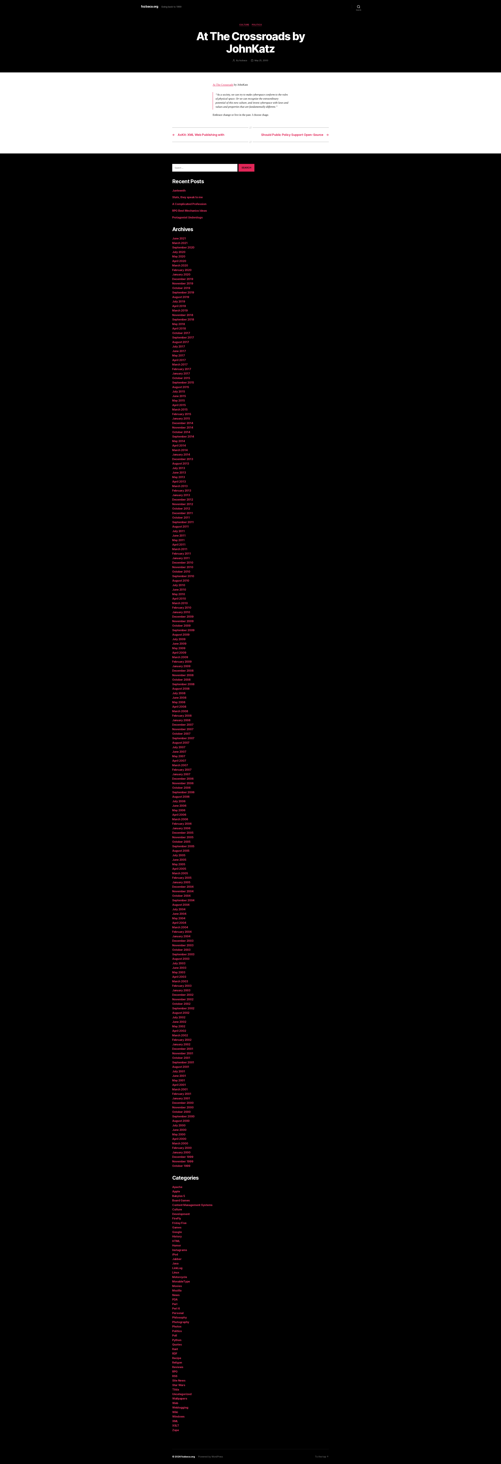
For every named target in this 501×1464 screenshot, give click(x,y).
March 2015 (179, 409)
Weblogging (180, 1407)
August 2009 (181, 634)
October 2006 (181, 787)
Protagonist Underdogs (187, 217)
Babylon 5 (178, 1196)
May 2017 (178, 355)
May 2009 (178, 648)
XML (175, 1421)
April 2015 (179, 405)
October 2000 (181, 1111)
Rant (175, 1349)
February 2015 (181, 414)
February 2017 (181, 369)
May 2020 (178, 256)
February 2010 (181, 607)
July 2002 (178, 1017)
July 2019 (178, 301)
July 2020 (178, 252)
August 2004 (181, 904)
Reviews (177, 1367)
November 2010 (182, 567)
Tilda (175, 1389)
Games (176, 1227)
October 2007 (181, 733)
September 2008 (183, 684)
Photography (180, 1322)
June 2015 (179, 396)
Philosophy (179, 1317)
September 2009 (183, 630)
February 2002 (182, 1039)
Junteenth (179, 190)
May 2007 (178, 756)
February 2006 (182, 823)
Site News (179, 1380)
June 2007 (179, 751)
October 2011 (181, 517)
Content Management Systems (192, 1205)
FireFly (176, 1218)
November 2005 (182, 837)
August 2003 (180, 958)
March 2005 (180, 873)
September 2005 (183, 846)
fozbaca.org (149, 6)
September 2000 (183, 1116)
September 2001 (183, 1062)
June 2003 (179, 967)
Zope (175, 1430)
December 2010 (182, 562)
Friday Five (179, 1223)
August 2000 (181, 1121)
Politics (257, 24)
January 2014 (181, 454)
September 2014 (183, 436)
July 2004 (179, 909)
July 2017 (178, 346)
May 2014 (178, 441)
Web (175, 1403)
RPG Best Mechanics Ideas (189, 210)
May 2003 (178, 972)
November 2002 (182, 999)
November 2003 (182, 945)
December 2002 (182, 994)
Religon (177, 1362)
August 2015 (180, 387)
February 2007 (182, 769)
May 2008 (178, 702)
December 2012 (182, 499)
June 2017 (179, 351)
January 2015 (181, 418)
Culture (244, 24)
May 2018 (178, 324)
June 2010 (179, 589)
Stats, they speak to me (187, 197)
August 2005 (180, 850)
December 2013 (182, 459)
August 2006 (181, 796)
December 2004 (183, 886)
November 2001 (182, 1053)
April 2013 (179, 481)
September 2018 (183, 319)
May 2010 (178, 594)
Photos (176, 1326)
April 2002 (179, 1030)
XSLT (175, 1425)
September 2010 (183, 576)
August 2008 (181, 688)
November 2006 (183, 783)
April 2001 (179, 1084)
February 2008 (182, 715)
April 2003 (179, 976)
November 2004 (183, 891)
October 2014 (181, 432)
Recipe (176, 1358)
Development (181, 1214)
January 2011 (181, 558)
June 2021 (179, 238)
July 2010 (178, 585)
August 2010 (180, 580)
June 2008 (179, 697)
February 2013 (181, 490)
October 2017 (181, 333)
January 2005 (181, 882)
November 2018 (182, 315)
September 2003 (183, 954)
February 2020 (182, 270)
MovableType (181, 1281)
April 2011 (178, 544)
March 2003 (180, 981)
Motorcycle (179, 1277)
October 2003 (181, 949)
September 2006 (183, 792)
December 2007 (182, 724)
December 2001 (182, 1048)
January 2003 (181, 990)
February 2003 (182, 985)
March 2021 (179, 243)
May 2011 (178, 540)
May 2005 (178, 864)
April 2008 (179, 706)
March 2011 (179, 549)
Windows (178, 1416)
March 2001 (180, 1089)
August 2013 (180, 463)
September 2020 (183, 247)
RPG (175, 1371)
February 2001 (181, 1093)
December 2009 (183, 616)
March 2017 (179, 364)
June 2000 (179, 1130)
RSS (174, 1376)
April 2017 (179, 360)
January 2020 (181, 274)
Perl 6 (176, 1308)
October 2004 (181, 895)
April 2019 (179, 306)
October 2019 (181, 288)
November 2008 (183, 675)
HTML (176, 1241)
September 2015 (183, 382)
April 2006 (179, 814)
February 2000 (182, 1148)
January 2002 (181, 1044)
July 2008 (179, 693)
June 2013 (179, 472)
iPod (175, 1254)
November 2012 (182, 504)
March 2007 (180, 765)
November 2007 (182, 729)
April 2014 (179, 445)
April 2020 (179, 261)
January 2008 (181, 720)
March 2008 (180, 711)
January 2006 (181, 828)
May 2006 (178, 810)
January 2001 (181, 1098)
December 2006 (183, 778)
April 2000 (179, 1139)
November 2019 (182, 283)
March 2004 (180, 927)
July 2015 (178, 391)
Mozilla (176, 1290)
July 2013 (178, 468)
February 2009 (182, 661)
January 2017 (181, 373)
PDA (175, 1299)
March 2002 (180, 1035)
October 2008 (181, 679)
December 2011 (182, 513)
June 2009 (179, 643)
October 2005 (181, 841)
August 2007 (180, 742)
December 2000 (183, 1102)
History (177, 1236)
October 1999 (181, 1166)
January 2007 (181, 774)
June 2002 (179, 1021)
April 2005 (179, 868)
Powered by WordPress (210, 1456)
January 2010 (181, 612)
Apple (176, 1191)
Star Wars (178, 1385)
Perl (174, 1304)
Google (177, 1232)
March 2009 (180, 657)
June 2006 (179, 805)
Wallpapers (179, 1398)
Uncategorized (182, 1394)
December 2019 (182, 279)
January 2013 (181, 495)
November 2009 (183, 621)
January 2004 (181, 936)
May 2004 (178, 918)
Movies (177, 1286)
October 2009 (181, 625)
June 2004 (179, 913)
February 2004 (182, 931)
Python (176, 1340)
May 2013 (178, 477)
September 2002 (183, 1008)
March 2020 (180, 265)
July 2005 (178, 855)
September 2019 (183, 292)
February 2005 (182, 877)
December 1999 (182, 1157)
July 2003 (178, 963)
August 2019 (180, 297)
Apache (177, 1187)
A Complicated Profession (189, 204)
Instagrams (179, 1250)
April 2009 (179, 652)
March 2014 (180, 450)
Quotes (177, 1344)
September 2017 (183, 337)
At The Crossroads (223, 85)
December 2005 (182, 832)
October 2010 (181, 571)
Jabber (176, 1259)
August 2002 (180, 1012)
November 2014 (182, 427)
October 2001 (181, 1057)
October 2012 (181, 508)
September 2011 (183, 522)
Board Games (181, 1200)
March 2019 (180, 310)
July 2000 (179, 1125)
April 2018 (179, 328)
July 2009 (179, 639)
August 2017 (180, 342)
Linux (175, 1272)
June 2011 (179, 535)
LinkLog (177, 1268)
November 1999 (182, 1161)
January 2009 (181, 666)
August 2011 (180, 526)
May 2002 (178, 1026)
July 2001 (178, 1071)
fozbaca (243, 60)
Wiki (175, 1412)
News (176, 1295)
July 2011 (178, 531)
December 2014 (182, 423)
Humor (176, 1245)
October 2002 (181, 1003)
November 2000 (183, 1107)
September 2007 (183, 738)
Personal (178, 1313)
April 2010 (179, 598)
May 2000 (178, 1134)
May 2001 (178, 1080)
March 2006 (180, 819)
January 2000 (181, 1152)
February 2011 (181, 553)
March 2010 (180, 603)
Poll (174, 1335)
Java (175, 1263)
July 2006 (179, 801)
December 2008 (183, 670)
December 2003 (182, 940)
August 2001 (180, 1066)
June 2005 (179, 859)
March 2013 (179, 486)
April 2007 (179, 760)
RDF (174, 1353)
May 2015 (178, 400)
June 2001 (179, 1075)
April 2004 (179, 922)
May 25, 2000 (261, 60)
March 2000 (180, 1143)
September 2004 (183, 900)
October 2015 (181, 378)
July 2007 (178, 747)
